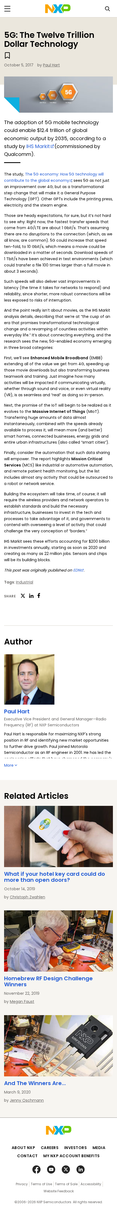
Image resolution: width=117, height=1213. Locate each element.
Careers (50, 1147)
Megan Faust (22, 1001)
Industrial (24, 582)
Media (99, 1147)
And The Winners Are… (35, 1083)
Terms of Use (41, 1184)
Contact (27, 1156)
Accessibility (91, 1184)
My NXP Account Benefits (71, 1156)
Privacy (22, 1184)
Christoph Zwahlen (27, 897)
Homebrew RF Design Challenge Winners (48, 981)
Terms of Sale (66, 1184)
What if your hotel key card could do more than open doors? (54, 877)
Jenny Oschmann (27, 1100)
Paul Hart (51, 65)
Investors (75, 1147)
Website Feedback (59, 1191)
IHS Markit (38, 146)
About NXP (23, 1147)
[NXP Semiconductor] (57, 8)
